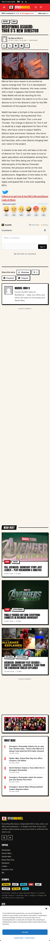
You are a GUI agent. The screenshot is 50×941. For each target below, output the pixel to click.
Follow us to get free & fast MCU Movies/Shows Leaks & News (25, 198)
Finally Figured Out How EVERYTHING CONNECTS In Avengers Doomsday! (22, 616)
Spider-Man (6, 856)
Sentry (15, 562)
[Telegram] (21, 45)
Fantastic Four (7, 869)
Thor (14, 21)
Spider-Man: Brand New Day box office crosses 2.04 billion (25, 759)
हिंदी (18, 2)
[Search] (35, 7)
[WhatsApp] (4, 45)
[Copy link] (27, 46)
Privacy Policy (30, 938)
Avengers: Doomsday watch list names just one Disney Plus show (25, 778)
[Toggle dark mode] (40, 7)
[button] (46, 908)
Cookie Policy (19, 938)
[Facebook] (15, 45)
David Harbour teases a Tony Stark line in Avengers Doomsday (27, 769)
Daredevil (5, 863)
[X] (10, 45)
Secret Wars (7, 853)
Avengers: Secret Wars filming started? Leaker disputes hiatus (26, 788)
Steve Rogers (18, 609)
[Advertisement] (25, 415)
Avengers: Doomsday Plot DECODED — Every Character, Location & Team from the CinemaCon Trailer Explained (24, 665)
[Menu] (4, 7)
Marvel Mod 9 (17, 38)
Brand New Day (8, 860)
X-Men (4, 866)
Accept (25, 932)
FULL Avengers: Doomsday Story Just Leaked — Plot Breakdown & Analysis (23, 568)
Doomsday (6, 850)
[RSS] (26, 2)
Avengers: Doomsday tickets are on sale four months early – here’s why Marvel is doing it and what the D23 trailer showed (26, 748)
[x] (22, 2)
